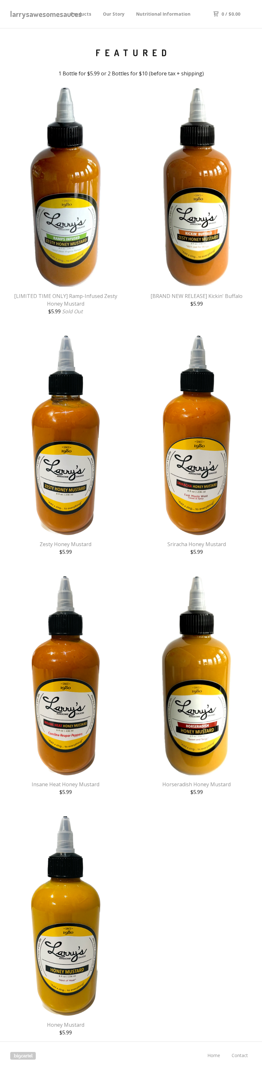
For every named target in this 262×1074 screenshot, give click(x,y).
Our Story (114, 14)
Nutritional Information (163, 14)
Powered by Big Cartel (23, 1056)
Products (81, 14)
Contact (240, 1055)
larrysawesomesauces (38, 14)
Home (213, 1055)
